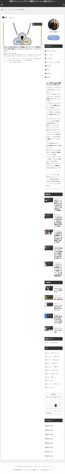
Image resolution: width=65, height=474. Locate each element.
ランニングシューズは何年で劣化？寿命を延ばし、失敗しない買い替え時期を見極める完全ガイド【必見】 (58, 221)
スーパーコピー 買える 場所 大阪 (58, 298)
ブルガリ (48, 370)
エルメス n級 (55, 121)
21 (16, 53)
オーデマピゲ (55, 373)
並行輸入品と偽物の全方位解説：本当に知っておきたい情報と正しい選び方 (58, 319)
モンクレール (49, 366)
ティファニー (49, 384)
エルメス (56, 363)
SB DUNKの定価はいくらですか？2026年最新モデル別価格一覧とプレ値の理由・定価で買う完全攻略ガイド (58, 253)
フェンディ (58, 384)
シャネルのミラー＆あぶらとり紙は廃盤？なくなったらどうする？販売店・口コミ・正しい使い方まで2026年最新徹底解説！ (58, 270)
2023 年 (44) (49, 438)
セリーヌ (48, 363)
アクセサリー (50, 51)
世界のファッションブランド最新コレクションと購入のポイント (32, 1)
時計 (48, 66)
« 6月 (47, 413)
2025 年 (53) (49, 430)
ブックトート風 (57, 159)
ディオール (49, 359)
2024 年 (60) (49, 434)
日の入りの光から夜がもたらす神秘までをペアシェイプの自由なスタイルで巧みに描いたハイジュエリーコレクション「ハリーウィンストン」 (23, 49)
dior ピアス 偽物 (56, 152)
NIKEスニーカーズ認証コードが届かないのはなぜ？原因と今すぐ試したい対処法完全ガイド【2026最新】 (58, 205)
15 (55, 405)
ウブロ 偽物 (49, 145)
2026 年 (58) (49, 426)
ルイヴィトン (49, 356)
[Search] (64, 5)
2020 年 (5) (49, 451)
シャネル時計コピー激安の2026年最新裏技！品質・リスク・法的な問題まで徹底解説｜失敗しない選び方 (58, 237)
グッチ (54, 377)
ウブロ (48, 377)
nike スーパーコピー (51, 130)
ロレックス (57, 359)
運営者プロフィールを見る (53, 37)
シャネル (57, 356)
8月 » (50, 413)
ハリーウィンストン (33, 56)
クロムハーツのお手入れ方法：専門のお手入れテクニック (58, 308)
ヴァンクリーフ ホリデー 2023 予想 (58, 330)
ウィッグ (49, 54)
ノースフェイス (56, 353)
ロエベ (57, 366)
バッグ (49, 58)
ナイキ (48, 353)
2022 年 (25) (49, 443)
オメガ (48, 373)
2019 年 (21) (49, 456)
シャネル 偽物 (53, 105)
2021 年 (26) (49, 447)
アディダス (56, 370)
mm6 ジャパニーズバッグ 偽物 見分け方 (58, 290)
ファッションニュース (53, 62)
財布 (48, 73)
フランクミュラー (50, 380)
